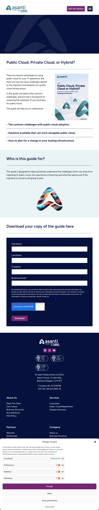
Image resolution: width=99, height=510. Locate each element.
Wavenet (10, 433)
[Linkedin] (45, 350)
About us (54, 433)
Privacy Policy (49, 507)
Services (54, 397)
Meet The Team (13, 403)
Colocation (55, 403)
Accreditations (13, 412)
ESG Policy (11, 416)
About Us (11, 397)
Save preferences (49, 500)
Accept (49, 486)
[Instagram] (49, 350)
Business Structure (15, 409)
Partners (11, 427)
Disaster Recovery (58, 409)
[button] (95, 442)
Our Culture (11, 406)
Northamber (12, 436)
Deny (49, 493)
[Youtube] (54, 350)
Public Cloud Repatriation (61, 406)
